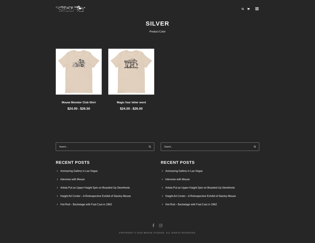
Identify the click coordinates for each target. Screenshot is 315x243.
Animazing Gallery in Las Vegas (79, 171)
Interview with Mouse (72, 179)
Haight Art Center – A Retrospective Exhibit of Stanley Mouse (95, 196)
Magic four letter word (131, 102)
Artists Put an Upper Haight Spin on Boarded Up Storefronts (95, 187)
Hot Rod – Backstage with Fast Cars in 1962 (86, 204)
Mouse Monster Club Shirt (79, 102)
